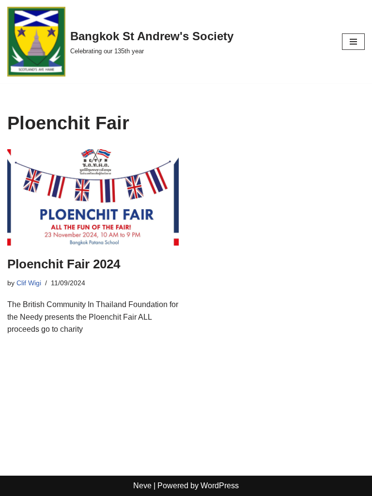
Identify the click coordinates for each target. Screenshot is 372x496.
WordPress (220, 485)
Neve (142, 485)
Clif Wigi (28, 283)
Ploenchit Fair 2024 (63, 264)
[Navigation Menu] (353, 41)
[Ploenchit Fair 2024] (93, 197)
